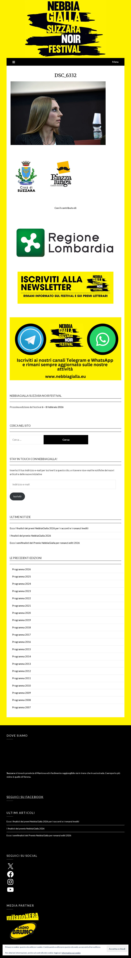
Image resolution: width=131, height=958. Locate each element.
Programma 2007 (21, 707)
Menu (115, 61)
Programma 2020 (21, 612)
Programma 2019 (21, 620)
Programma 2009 (21, 692)
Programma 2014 (21, 656)
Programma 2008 (21, 700)
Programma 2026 (21, 569)
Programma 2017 (21, 634)
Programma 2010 (21, 685)
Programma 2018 (21, 627)
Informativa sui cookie (71, 953)
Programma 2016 (21, 641)
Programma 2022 (21, 598)
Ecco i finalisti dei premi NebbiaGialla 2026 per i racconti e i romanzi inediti (49, 528)
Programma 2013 (21, 663)
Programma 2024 (21, 583)
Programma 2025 (21, 576)
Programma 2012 (21, 671)
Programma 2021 (21, 605)
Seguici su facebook (25, 797)
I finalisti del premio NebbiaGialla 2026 (30, 535)
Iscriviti (17, 496)
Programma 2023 (21, 591)
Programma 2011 (21, 678)
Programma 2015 (21, 649)
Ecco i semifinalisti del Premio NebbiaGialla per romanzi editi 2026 (45, 542)
